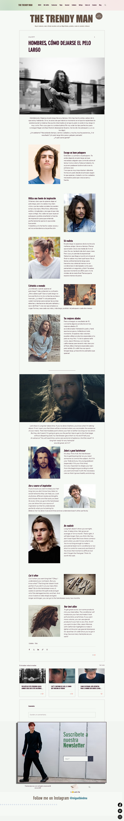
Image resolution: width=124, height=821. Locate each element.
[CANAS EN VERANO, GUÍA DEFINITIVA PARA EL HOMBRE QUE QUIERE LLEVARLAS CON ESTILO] (91, 676)
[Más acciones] (94, 37)
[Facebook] (120, 805)
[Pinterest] (120, 811)
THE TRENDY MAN (25, 5)
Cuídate (31, 643)
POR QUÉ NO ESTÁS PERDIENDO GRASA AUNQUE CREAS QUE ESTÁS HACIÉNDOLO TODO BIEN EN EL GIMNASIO (32, 687)
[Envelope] (74, 786)
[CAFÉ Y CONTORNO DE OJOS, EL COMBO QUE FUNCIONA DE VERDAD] (62, 676)
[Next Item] (117, 810)
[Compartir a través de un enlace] (42, 649)
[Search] (105, 5)
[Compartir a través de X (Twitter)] (34, 649)
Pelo (36, 643)
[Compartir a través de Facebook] (29, 649)
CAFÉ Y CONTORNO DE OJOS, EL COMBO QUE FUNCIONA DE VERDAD (61, 687)
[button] (46, 5)
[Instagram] (120, 817)
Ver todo (102, 665)
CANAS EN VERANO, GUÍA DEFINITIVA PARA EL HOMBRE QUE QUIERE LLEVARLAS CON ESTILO (91, 687)
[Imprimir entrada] (47, 649)
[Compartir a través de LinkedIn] (38, 649)
